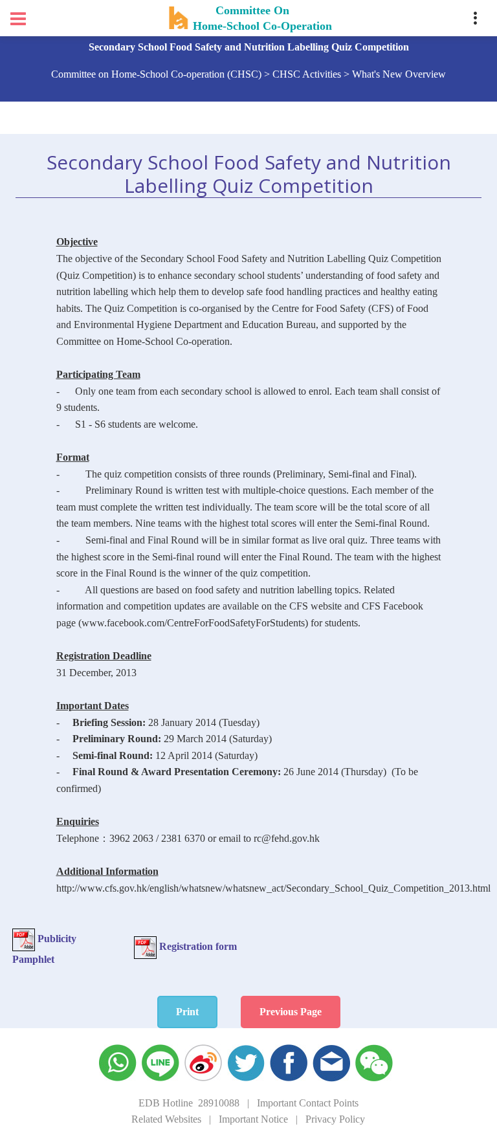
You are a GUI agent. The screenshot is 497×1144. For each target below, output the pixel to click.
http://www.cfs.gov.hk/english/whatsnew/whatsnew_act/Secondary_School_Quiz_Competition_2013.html (273, 888)
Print (187, 1011)
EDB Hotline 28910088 (188, 1102)
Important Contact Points (308, 1102)
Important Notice (253, 1119)
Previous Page (291, 1011)
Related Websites (166, 1119)
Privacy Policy (335, 1119)
